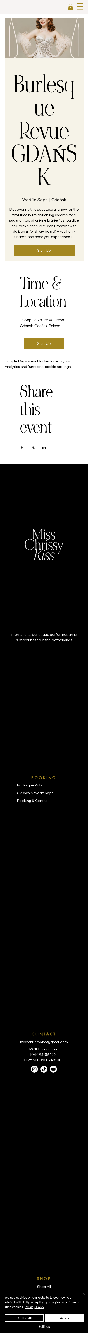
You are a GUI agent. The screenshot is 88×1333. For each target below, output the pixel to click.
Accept (65, 1318)
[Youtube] (53, 1069)
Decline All (24, 1318)
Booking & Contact (33, 800)
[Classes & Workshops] (65, 793)
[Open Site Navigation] (80, 6)
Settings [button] (44, 1326)
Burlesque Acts (29, 785)
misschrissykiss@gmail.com (44, 1041)
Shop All (44, 1286)
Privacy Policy (34, 1307)
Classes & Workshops (35, 793)
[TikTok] (43, 1069)
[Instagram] (34, 1069)
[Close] (81, 1296)
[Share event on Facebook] (22, 447)
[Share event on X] (33, 447)
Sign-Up (44, 250)
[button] (70, 7)
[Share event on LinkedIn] (44, 447)
